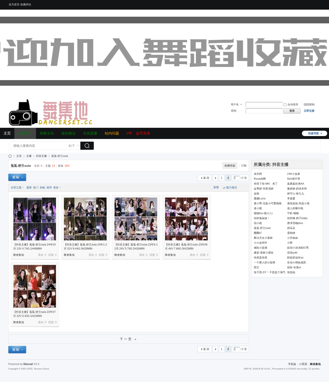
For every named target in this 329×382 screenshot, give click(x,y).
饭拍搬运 (68, 133)
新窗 (216, 187)
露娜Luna (259, 198)
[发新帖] (17, 177)
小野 (290, 242)
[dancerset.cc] (51, 125)
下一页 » (128, 339)
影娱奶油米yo (295, 257)
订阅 (243, 165)
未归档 (258, 173)
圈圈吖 (258, 233)
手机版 (292, 364)
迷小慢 (258, 208)
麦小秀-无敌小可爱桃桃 (268, 203)
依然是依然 (260, 257)
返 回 (206, 177)
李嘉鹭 (291, 198)
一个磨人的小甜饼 (264, 262)
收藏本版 (229, 165)
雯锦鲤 (291, 233)
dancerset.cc (10, 156)
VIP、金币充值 (138, 133)
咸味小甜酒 (260, 247)
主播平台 (25, 133)
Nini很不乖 (293, 178)
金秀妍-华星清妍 (263, 188)
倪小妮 (258, 223)
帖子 (72, 145)
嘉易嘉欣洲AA (295, 183)
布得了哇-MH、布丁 (266, 183)
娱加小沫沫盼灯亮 (298, 247)
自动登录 (293, 104)
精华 (49, 187)
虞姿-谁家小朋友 (263, 252)
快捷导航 (313, 133)
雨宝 (256, 267)
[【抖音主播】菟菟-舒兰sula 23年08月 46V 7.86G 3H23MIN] (186, 218)
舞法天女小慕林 (263, 237)
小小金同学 (260, 242)
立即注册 (309, 110)
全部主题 (16, 187)
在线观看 (90, 133)
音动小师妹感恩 (296, 262)
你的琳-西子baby (297, 218)
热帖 (42, 187)
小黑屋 (303, 364)
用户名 (235, 104)
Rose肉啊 (260, 178)
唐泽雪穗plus (295, 223)
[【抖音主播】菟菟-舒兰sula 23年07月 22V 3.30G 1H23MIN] (34, 286)
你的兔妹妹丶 (262, 218)
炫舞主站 (47, 133)
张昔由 (291, 272)
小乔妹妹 (292, 237)
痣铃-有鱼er (294, 267)
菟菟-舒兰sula (21, 165)
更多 (56, 187)
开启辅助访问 (319, 3)
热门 (35, 187)
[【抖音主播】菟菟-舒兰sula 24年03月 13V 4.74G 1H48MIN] (34, 218)
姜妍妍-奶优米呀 (297, 188)
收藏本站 (25, 4)
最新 (29, 187)
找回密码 (309, 104)
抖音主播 (41, 156)
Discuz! (28, 364)
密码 (233, 110)
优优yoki (292, 252)
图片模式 (231, 187)
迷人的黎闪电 (295, 208)
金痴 (256, 193)
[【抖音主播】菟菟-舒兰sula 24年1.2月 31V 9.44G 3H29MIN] (85, 218)
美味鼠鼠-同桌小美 (298, 203)
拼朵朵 (291, 228)
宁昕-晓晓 (293, 213)
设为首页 (14, 4)
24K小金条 (293, 173)
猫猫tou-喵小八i (263, 213)
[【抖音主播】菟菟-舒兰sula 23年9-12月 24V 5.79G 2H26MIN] (135, 218)
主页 (7, 133)
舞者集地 (18, 254)
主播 (29, 156)
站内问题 (112, 133)
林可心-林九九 (295, 193)
